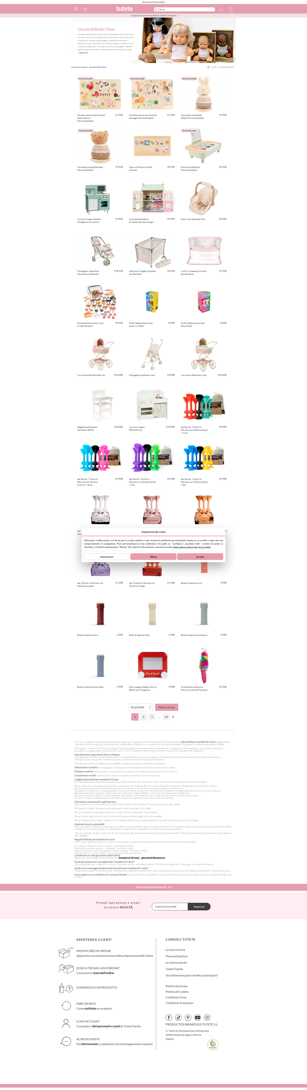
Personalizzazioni (177, 956)
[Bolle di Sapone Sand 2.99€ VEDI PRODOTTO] (152, 613)
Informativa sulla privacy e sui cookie (192, 547)
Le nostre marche (176, 962)
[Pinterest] (188, 1017)
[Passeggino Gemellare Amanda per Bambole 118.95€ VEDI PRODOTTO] (100, 249)
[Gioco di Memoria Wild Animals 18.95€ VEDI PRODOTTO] (152, 145)
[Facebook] (169, 1017)
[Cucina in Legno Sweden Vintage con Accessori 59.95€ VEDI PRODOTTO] (100, 197)
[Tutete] (131, 10)
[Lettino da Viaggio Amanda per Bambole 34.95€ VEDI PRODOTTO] (152, 249)
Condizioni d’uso (176, 997)
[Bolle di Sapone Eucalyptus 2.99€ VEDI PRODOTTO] (204, 613)
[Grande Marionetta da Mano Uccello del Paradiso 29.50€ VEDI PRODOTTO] (204, 665)
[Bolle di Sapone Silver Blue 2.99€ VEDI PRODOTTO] (100, 665)
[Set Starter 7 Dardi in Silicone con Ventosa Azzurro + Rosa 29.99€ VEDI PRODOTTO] (100, 457)
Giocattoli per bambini (79, 67)
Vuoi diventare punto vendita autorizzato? (192, 975)
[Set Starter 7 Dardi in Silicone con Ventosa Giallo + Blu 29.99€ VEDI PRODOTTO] (204, 457)
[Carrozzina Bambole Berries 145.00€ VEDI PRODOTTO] (100, 353)
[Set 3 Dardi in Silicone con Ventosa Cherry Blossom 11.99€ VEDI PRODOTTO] (152, 509)
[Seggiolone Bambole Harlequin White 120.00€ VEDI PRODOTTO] (100, 405)
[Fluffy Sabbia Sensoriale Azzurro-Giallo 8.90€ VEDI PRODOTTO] (152, 301)
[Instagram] (207, 1017)
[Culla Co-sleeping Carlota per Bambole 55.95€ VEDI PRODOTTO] (204, 249)
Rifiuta (153, 556)
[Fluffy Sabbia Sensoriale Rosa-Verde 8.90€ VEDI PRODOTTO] (204, 301)
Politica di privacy (177, 986)
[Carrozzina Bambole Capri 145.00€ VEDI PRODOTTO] (204, 353)
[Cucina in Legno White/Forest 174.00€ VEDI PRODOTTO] (152, 405)
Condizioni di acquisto (179, 1003)
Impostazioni (107, 556)
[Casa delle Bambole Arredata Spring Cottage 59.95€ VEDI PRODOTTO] (152, 197)
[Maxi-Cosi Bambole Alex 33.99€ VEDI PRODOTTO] (204, 197)
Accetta (200, 556)
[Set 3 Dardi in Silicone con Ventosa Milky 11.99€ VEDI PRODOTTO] (100, 509)
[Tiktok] (178, 1017)
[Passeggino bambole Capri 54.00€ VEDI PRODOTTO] (152, 353)
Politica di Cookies (177, 992)
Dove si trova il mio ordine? (153, 2)
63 (166, 717)
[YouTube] (197, 1017)
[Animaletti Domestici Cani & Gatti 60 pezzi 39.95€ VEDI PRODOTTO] (100, 301)
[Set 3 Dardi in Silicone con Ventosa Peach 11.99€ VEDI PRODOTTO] (204, 509)
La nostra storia (175, 950)
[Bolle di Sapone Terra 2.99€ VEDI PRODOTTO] (100, 613)
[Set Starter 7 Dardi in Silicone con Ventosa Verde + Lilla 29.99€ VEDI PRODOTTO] (152, 457)
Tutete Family (174, 969)
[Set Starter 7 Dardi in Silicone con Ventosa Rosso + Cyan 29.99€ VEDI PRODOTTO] (204, 405)
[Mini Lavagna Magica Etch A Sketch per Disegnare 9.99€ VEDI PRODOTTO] (152, 665)
